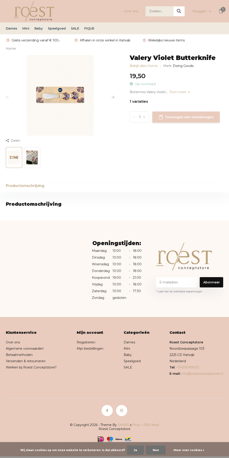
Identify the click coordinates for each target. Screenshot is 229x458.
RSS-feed (151, 425)
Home (11, 49)
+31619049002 (187, 367)
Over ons (131, 11)
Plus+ (136, 425)
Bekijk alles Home (144, 66)
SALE (75, 28)
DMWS (123, 425)
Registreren (86, 342)
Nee (156, 450)
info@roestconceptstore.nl (202, 374)
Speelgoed (57, 28)
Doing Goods (183, 66)
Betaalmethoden (19, 355)
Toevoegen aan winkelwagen (189, 117)
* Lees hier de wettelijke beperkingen (179, 291)
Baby (38, 28)
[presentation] (7, 97)
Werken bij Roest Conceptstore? (31, 367)
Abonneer (211, 282)
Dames (11, 28)
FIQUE (89, 28)
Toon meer (178, 92)
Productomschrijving (25, 186)
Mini (25, 28)
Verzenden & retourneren (26, 361)
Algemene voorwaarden (25, 349)
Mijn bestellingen (90, 349)
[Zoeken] (179, 11)
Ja (135, 450)
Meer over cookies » (189, 450)
